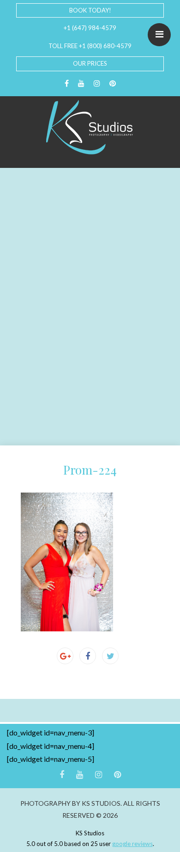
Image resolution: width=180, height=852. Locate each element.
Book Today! (90, 10)
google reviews (132, 843)
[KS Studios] (90, 127)
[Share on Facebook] (87, 656)
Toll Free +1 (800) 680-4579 (90, 45)
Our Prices (90, 63)
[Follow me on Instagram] (97, 83)
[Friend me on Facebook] (66, 83)
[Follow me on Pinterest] (112, 83)
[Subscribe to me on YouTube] (81, 83)
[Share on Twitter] (110, 656)
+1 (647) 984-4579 (90, 27)
